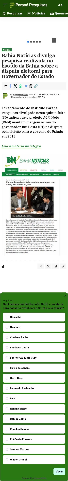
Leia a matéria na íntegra (21, 146)
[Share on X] (15, 86)
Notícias (6, 50)
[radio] (7, 317)
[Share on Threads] (30, 86)
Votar (59, 471)
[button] (6, 4)
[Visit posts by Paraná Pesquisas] (5, 95)
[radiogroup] (34, 388)
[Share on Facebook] (10, 86)
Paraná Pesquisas (20, 94)
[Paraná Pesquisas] (28, 4)
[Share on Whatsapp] (20, 86)
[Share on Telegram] (25, 86)
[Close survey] (65, 295)
